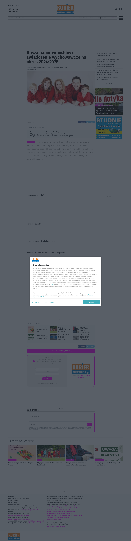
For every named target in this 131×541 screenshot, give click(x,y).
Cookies (43, 297)
